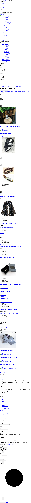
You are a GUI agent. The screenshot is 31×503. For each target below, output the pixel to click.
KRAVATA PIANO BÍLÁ (5, 163)
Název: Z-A (12, 91)
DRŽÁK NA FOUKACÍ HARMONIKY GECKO (10, 320)
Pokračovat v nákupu (3, 13)
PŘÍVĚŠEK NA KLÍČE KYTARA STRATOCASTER (11, 126)
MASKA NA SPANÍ (4, 103)
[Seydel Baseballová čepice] (15, 288)
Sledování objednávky (5, 413)
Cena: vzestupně (16, 91)
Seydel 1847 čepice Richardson (6, 350)
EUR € (3, 3)
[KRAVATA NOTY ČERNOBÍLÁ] (15, 250)
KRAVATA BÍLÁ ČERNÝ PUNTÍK (7, 196)
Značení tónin (7, 30)
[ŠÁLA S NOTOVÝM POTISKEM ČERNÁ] (15, 208)
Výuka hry (6, 31)
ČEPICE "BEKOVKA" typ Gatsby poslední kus (10, 96)
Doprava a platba (4, 405)
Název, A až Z (9, 91)
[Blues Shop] (2, 15)
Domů (3, 401)
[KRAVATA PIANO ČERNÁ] (15, 145)
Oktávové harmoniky (6, 24)
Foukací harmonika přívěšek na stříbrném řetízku (10, 284)
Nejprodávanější (2, 91)
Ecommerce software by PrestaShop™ (11, 444)
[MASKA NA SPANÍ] (15, 100)
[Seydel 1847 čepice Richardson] (15, 339)
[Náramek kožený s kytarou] (15, 368)
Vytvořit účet (2, 7)
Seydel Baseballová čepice (5, 291)
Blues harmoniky (6, 17)
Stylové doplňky (7, 29)
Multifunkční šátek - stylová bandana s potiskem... (10, 246)
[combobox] (4, 494)
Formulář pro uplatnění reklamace (6, 408)
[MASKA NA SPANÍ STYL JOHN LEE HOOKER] (15, 227)
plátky (6, 28)
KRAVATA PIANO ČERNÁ (6, 156)
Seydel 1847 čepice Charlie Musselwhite (8, 357)
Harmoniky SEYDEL (5, 16)
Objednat (7, 502)
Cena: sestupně (21, 91)
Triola (4, 25)
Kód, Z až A (27, 91)
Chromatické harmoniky (7, 23)
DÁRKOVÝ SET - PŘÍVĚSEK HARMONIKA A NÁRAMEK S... (13, 189)
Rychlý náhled (2, 124)
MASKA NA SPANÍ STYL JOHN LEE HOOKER (10, 234)
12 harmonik (5, 35)
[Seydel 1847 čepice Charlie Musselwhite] (15, 354)
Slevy (2, 399)
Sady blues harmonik (5, 32)
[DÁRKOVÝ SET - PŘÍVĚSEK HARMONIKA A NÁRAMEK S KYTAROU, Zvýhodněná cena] (15, 175)
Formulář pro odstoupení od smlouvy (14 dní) (8, 407)
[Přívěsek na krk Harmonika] (15, 130)
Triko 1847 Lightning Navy (6, 327)
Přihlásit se (1, 6)
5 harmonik (6, 18)
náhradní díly (7, 27)
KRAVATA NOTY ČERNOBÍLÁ (7, 257)
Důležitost (6, 91)
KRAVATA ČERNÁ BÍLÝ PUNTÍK (7, 364)
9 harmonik (6, 20)
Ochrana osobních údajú (5, 406)
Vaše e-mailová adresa (3, 440)
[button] (5, 418)
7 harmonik (6, 19)
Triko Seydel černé (4, 298)
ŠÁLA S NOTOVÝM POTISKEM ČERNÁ (9, 223)
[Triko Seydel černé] (15, 295)
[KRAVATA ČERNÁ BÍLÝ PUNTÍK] (15, 361)
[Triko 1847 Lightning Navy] (15, 324)
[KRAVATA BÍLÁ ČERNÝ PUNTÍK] (15, 193)
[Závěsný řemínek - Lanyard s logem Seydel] (15, 302)
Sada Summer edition (8, 22)
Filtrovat (3, 92)
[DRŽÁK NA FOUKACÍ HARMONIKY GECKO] (15, 313)
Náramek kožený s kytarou (5, 372)
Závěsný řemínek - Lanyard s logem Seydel (9, 309)
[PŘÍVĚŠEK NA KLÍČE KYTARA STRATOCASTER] (15, 115)
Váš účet (1, 410)
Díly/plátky (6, 26)
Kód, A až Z (24, 91)
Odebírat (15, 440)
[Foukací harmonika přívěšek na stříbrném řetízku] (15, 269)
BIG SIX (6, 21)
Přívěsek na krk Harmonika (6, 133)
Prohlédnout (1, 129)
